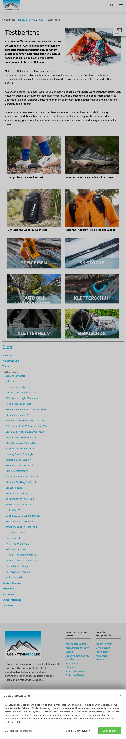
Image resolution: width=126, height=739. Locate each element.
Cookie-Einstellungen (78, 730)
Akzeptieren (109, 730)
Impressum (26, 730)
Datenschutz (11, 730)
